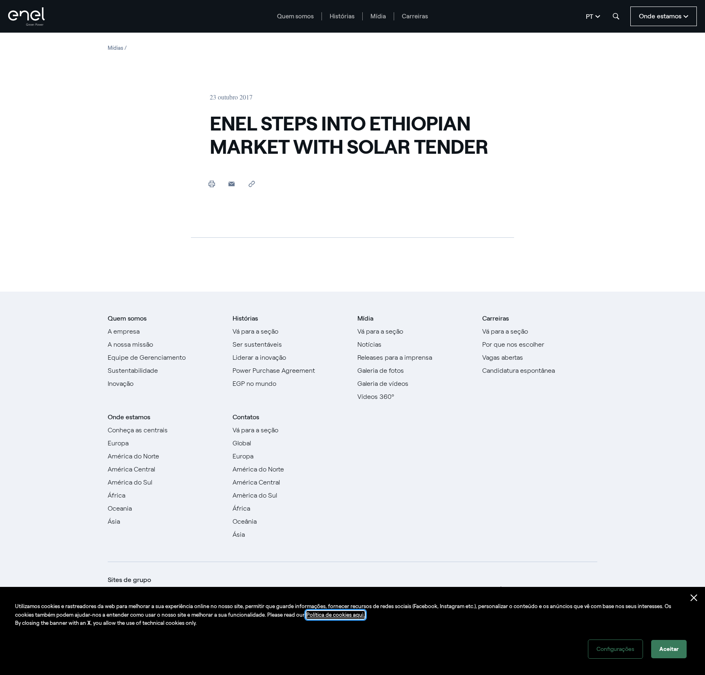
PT (589, 16)
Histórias (342, 16)
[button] (231, 184)
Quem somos (295, 16)
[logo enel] (26, 16)
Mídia (378, 16)
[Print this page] (211, 184)
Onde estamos (129, 417)
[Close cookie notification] (694, 598)
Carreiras (415, 16)
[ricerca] (616, 16)
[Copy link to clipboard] (251, 184)
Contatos (246, 417)
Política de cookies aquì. (335, 615)
